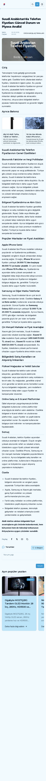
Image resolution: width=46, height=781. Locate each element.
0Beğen (39, 548)
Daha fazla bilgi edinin (14, 626)
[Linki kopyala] (27, 539)
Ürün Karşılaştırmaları (34, 33)
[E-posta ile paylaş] (22, 539)
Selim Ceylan (4, 33)
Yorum (40, 566)
